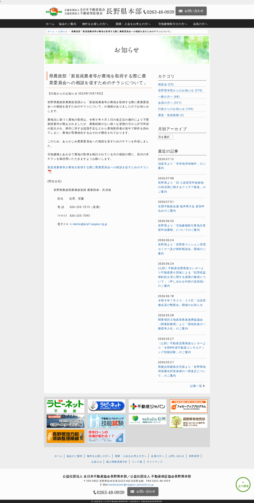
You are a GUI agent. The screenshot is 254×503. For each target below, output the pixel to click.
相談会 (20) (166, 84)
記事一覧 (196, 386)
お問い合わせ (177, 456)
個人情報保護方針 (116, 461)
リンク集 (137, 461)
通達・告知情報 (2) (171, 115)
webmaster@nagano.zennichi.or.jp (131, 484)
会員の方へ (200, 24)
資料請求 (194, 456)
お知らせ (62, 31)
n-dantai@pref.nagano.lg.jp (88, 224)
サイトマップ (155, 461)
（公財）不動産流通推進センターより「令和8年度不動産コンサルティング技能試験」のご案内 (182, 348)
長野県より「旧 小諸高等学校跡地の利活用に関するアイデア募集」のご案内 (182, 187)
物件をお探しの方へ (95, 24)
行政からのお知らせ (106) (175, 109)
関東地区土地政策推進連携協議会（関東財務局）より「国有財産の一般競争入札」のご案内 (182, 324)
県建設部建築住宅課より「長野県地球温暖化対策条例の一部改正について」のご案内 (182, 371)
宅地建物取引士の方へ (172, 24)
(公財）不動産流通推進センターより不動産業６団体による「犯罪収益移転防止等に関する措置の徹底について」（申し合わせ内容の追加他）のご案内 (182, 277)
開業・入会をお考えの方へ (133, 24)
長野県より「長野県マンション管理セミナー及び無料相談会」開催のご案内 (182, 249)
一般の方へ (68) (169, 96)
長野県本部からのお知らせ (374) (180, 90)
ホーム (50, 24)
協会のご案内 (67, 24)
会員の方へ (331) (169, 102)
